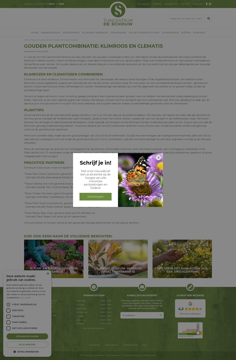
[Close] (158, 157)
